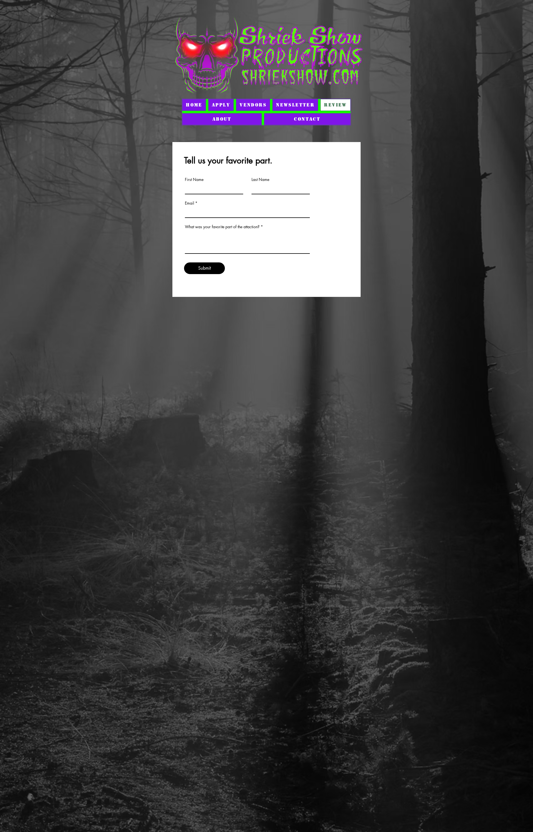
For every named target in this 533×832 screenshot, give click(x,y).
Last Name (260, 180)
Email (189, 203)
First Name (194, 180)
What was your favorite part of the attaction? (222, 227)
